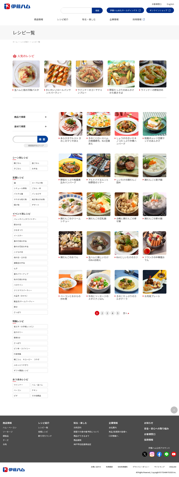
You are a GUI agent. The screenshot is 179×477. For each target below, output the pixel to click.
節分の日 (17, 224)
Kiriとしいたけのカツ (127, 257)
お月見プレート (152, 295)
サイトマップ (159, 467)
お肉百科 (77, 427)
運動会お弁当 (19, 263)
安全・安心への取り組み (156, 428)
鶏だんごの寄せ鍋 (153, 218)
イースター (18, 235)
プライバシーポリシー (141, 467)
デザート (35, 204)
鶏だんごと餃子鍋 (153, 179)
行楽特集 (17, 354)
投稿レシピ (43, 431)
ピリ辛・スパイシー (22, 348)
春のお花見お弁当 (21, 246)
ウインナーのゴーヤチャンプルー (90, 91)
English (170, 4)
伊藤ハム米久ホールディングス (123, 10)
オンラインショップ (158, 10)
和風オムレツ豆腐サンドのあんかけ (154, 139)
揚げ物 (16, 204)
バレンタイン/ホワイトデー (25, 219)
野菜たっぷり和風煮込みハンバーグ (70, 181)
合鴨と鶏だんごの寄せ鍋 (126, 219)
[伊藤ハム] (17, 9)
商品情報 (38, 19)
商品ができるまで (81, 435)
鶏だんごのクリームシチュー (70, 219)
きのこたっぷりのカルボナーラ (126, 297)
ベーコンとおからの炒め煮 (70, 297)
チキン (34, 390)
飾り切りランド (45, 435)
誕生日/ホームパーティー (24, 301)
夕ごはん (17, 168)
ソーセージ (8, 431)
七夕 (15, 268)
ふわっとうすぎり (21, 365)
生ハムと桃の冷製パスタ (26, 89)
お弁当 (34, 168)
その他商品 (36, 395)
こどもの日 (18, 252)
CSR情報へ (113, 435)
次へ (125, 313)
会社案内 (113, 427)
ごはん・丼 (36, 188)
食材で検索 (19, 126)
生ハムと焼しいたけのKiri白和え (98, 258)
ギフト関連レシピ (21, 370)
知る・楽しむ (89, 19)
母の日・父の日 (20, 257)
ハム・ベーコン (10, 427)
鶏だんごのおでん (69, 257)
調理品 (6, 435)
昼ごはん (35, 163)
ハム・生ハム (37, 384)
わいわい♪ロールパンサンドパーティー (58, 91)
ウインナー (18, 384)
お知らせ (148, 423)
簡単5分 (17, 337)
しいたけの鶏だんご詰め (126, 181)
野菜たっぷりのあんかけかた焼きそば (121, 91)
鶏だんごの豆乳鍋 (97, 218)
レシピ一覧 (43, 427)
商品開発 (77, 440)
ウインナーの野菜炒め (152, 89)
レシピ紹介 (62, 19)
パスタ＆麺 (18, 193)
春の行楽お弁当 (20, 241)
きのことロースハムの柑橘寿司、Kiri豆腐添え (99, 140)
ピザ (15, 395)
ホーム (15, 42)
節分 (15, 306)
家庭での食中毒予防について (86, 431)
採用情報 (137, 19)
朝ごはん (17, 163)
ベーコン (17, 390)
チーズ (6, 440)
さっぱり (17, 312)
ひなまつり (18, 230)
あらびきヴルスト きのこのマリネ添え (70, 139)
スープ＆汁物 (37, 182)
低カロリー (18, 332)
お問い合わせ (96, 467)
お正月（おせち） (21, 295)
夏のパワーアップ (21, 274)
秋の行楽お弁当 (20, 279)
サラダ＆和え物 (20, 199)
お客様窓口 (157, 4)
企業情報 (114, 19)
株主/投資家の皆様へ (118, 431)
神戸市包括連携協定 (82, 444)
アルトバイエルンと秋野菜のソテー (98, 181)
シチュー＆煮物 (20, 188)
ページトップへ (174, 409)
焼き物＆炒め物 (38, 199)
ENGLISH (172, 467)
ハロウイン (18, 284)
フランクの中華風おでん (154, 258)
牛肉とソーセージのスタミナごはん (98, 297)
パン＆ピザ (36, 193)
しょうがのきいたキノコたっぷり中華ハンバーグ (126, 140)
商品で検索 (19, 117)
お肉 (5, 444)
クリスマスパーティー (23, 290)
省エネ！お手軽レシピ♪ (24, 326)
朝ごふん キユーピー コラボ (26, 359)
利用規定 (109, 467)
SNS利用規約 (123, 467)
